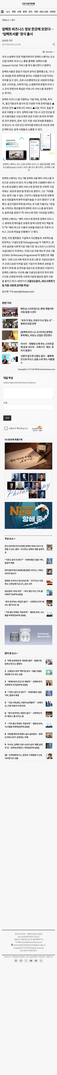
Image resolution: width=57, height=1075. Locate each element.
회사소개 (7, 957)
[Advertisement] (28, 803)
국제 (36, 11)
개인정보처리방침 (18, 957)
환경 (25, 11)
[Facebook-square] (21, 961)
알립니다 (50, 957)
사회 (19, 11)
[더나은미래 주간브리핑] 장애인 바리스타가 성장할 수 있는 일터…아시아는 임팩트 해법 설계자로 (24, 549)
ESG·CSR (44, 11)
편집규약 (42, 957)
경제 (14, 11)
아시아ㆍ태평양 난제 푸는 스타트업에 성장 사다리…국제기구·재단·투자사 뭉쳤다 (37, 347)
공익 (30, 11)
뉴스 (8, 11)
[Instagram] (26, 961)
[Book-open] (31, 961)
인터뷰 (52, 11)
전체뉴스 (5, 20)
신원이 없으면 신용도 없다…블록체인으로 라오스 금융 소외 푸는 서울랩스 (37, 359)
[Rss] (41, 961)
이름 (5, 403)
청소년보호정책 (31, 957)
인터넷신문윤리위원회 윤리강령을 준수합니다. (29, 945)
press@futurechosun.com (32, 942)
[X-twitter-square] (16, 961)
